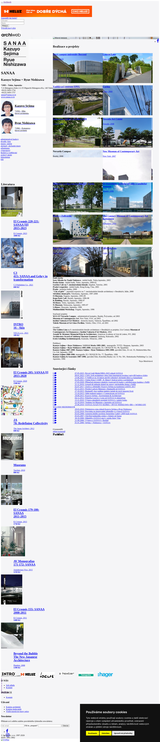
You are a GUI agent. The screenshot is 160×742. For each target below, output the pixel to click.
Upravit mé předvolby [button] (123, 733)
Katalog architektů (13, 707)
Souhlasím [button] (92, 733)
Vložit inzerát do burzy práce (17, 711)
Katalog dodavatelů (13, 709)
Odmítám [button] (106, 733)
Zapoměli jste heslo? (9, 18)
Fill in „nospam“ (31, 726)
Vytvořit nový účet (8, 28)
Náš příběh (10, 685)
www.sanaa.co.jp (8, 97)
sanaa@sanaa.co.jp (8, 95)
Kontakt (9, 688)
